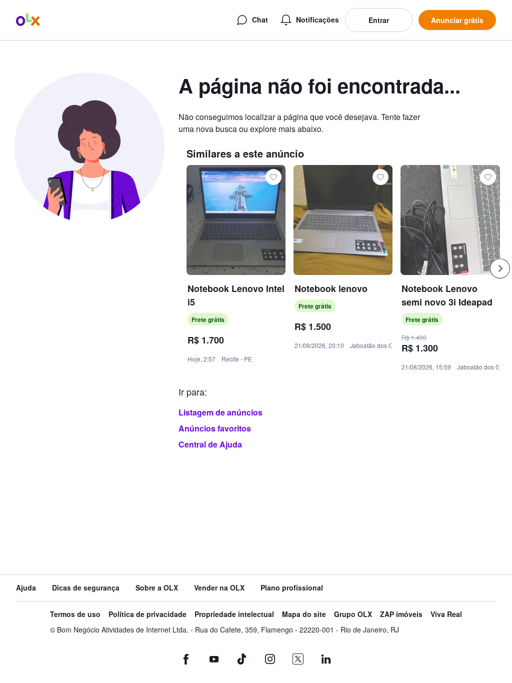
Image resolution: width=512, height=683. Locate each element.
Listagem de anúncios (220, 412)
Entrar (378, 20)
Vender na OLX (219, 587)
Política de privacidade (147, 614)
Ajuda (26, 587)
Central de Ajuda (210, 444)
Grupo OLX (353, 614)
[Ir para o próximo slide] (500, 268)
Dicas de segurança (86, 587)
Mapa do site (304, 614)
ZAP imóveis (401, 614)
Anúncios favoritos (214, 428)
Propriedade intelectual (234, 614)
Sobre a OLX (157, 587)
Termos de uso (75, 614)
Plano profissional (291, 587)
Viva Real (446, 614)
